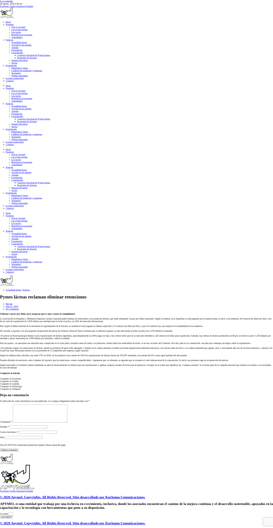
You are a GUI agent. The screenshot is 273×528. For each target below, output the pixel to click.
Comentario (6, 422)
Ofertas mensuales (19, 76)
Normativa (16, 73)
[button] (136, 379)
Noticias (9, 40)
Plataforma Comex (19, 68)
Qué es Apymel (18, 27)
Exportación (16, 50)
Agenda (14, 47)
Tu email (4, 514)
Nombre (4, 427)
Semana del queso (19, 60)
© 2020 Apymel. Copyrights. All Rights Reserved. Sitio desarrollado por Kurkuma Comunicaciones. (72, 497)
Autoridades (16, 37)
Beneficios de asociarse (21, 35)
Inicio (8, 22)
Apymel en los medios (21, 45)
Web (2, 437)
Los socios (16, 32)
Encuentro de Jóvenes (27, 58)
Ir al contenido (6, 1)
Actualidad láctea (19, 42)
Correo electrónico (9, 432)
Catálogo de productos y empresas (26, 70)
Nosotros (10, 24)
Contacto (10, 81)
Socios (14, 63)
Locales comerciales (15, 78)
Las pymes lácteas (19, 29)
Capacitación (17, 52)
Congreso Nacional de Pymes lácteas (33, 55)
